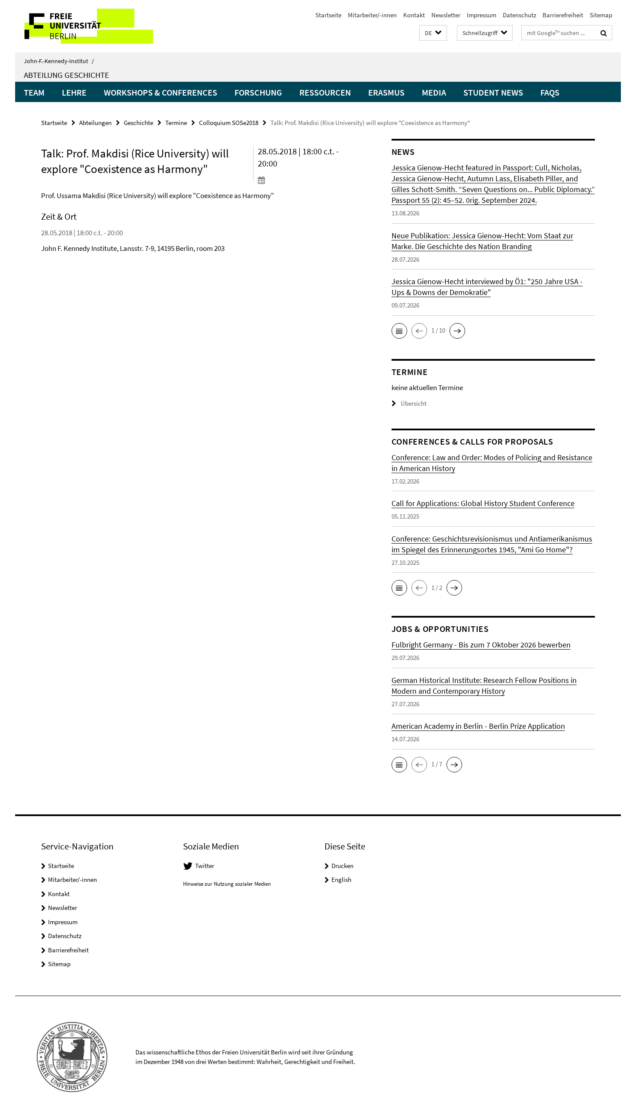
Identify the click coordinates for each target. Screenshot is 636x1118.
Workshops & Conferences (160, 92)
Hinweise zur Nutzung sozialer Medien (227, 883)
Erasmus (386, 92)
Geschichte (138, 123)
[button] (433, 33)
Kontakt (414, 15)
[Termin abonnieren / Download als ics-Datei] (308, 180)
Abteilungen (95, 123)
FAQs (549, 92)
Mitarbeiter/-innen (372, 15)
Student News (493, 92)
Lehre (74, 92)
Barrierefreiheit (563, 15)
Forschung (258, 92)
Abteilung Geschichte (66, 75)
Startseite (328, 15)
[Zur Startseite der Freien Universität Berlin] (87, 26)
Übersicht (414, 403)
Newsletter (445, 15)
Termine (176, 123)
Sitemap (601, 15)
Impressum (481, 15)
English (341, 879)
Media (434, 92)
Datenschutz (519, 15)
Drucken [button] (342, 866)
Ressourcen (325, 92)
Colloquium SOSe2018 (228, 123)
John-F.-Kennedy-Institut (59, 61)
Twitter (204, 866)
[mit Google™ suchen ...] (604, 33)
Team (34, 92)
